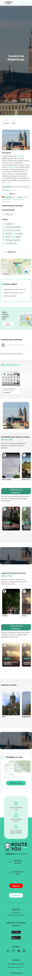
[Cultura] (11, 601)
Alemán (25, 197)
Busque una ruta (18, 873)
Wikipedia (8, 186)
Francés (9, 199)
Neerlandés (5, 202)
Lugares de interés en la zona (13, 293)
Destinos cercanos (10, 296)
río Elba (18, 156)
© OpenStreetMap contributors (24, 274)
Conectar (16, 895)
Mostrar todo (6, 440)
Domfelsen (11, 167)
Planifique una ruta (17, 861)
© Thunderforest (14, 274)
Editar (14, 123)
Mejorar (16, 885)
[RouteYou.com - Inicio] (9, 2)
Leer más (7, 183)
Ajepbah (6, 114)
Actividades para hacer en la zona (15, 289)
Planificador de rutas (16, 783)
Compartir (6, 123)
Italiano (21, 199)
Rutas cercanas (8, 324)
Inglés (15, 199)
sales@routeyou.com (17, 967)
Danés (4, 199)
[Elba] (11, 703)
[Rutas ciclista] (11, 465)
